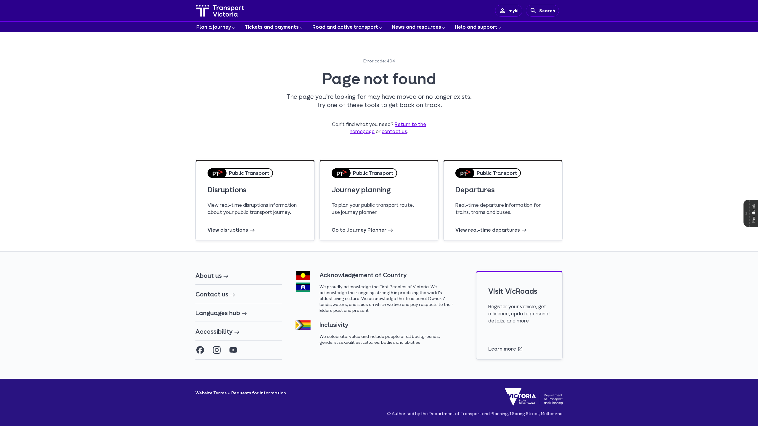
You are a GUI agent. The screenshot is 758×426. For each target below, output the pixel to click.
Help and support (476, 27)
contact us (394, 131)
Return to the (410, 124)
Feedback (753, 213)
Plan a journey (213, 27)
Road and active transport (345, 27)
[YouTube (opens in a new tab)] (233, 350)
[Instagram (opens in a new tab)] (216, 350)
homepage (362, 131)
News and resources (416, 27)
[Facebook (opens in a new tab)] (200, 350)
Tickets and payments (272, 27)
